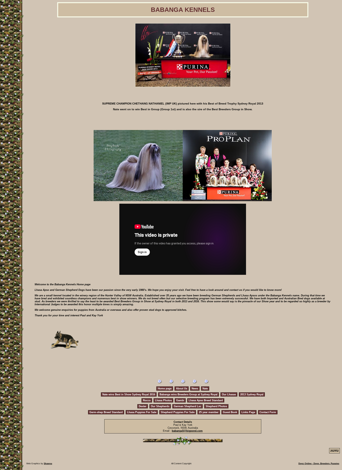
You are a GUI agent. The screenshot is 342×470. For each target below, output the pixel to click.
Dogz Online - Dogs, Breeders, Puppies (318, 463)
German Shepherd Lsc (187, 406)
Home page (165, 388)
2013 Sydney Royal (251, 394)
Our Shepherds (160, 406)
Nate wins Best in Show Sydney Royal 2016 (128, 394)
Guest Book (230, 412)
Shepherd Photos (216, 406)
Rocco (147, 400)
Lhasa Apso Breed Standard (206, 400)
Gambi (180, 400)
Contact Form (267, 412)
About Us (181, 388)
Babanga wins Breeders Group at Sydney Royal (189, 394)
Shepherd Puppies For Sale (178, 412)
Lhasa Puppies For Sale (141, 412)
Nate (205, 388)
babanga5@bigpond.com (187, 430)
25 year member (208, 412)
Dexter (142, 406)
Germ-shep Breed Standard (106, 412)
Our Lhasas (229, 394)
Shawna (48, 463)
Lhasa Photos (163, 400)
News (195, 388)
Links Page (248, 412)
